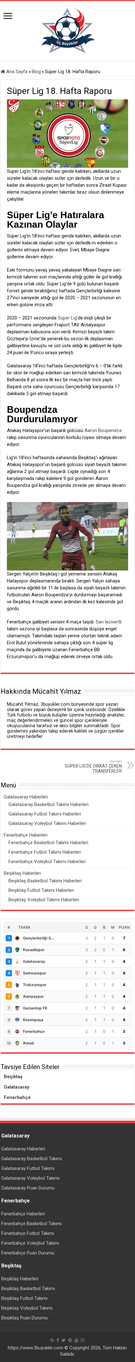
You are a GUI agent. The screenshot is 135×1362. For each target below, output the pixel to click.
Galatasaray (17, 1087)
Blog (36, 71)
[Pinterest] (70, 1340)
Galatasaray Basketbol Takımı (31, 1158)
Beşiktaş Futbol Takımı (24, 1298)
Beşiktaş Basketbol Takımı (28, 1288)
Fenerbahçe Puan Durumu (27, 1253)
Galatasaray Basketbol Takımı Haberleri (48, 804)
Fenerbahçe (17, 1097)
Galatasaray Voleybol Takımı (30, 1178)
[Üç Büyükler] (67, 30)
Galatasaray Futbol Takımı (27, 1168)
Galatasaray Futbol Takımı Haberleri (44, 814)
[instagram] (82, 1340)
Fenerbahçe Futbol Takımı (27, 1233)
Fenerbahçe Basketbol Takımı (31, 1223)
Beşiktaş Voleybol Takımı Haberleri (43, 900)
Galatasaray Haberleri (26, 797)
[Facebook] (58, 1340)
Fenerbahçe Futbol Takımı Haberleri (44, 852)
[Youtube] (76, 1340)
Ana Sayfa (16, 71)
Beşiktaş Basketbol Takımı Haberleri (45, 881)
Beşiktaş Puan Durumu (24, 1318)
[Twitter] (63, 1340)
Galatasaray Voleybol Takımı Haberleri (47, 823)
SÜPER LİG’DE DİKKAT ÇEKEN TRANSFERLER (93, 766)
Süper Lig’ (68, 318)
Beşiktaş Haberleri (22, 873)
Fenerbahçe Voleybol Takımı (30, 1243)
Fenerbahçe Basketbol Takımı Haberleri (48, 842)
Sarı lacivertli (109, 622)
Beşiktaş (13, 1076)
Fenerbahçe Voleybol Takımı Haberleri (47, 861)
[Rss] (52, 1340)
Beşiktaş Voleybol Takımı (26, 1308)
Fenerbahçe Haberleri (25, 835)
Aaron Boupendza (102, 430)
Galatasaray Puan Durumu (28, 1188)
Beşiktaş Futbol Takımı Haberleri (41, 890)
